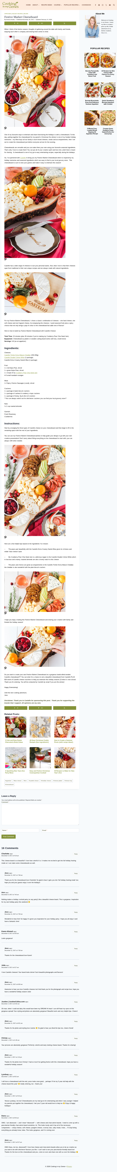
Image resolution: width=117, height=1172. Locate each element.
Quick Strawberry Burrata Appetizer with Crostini (108, 102)
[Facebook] (95, 5)
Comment (5, 802)
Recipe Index (46, 5)
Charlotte (5, 854)
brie (25, 780)
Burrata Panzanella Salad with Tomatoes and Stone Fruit (92, 73)
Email (44, 830)
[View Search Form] (114, 5)
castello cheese (34, 780)
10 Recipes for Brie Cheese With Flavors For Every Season (108, 73)
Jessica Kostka (10, 19)
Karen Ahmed (7, 931)
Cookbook (86, 5)
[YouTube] (109, 5)
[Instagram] (102, 5)
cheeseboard (9, 784)
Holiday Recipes (17, 13)
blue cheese (17, 780)
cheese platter (57, 780)
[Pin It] (5, 129)
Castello (23, 158)
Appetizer (7, 13)
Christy (4, 1038)
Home (28, 5)
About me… (104, 33)
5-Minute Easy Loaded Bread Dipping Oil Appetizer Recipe (92, 131)
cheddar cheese (46, 780)
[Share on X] (64, 23)
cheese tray (68, 780)
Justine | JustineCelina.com (13, 1002)
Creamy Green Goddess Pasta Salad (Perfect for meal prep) (108, 131)
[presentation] (92, 60)
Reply (76, 854)
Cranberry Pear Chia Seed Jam (26, 373)
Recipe (26, 13)
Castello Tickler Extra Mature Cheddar (17, 355)
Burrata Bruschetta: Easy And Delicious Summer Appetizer (92, 102)
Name (4, 830)
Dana (3, 1116)
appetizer (8, 780)
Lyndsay (5, 1074)
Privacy (69, 1166)
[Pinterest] (99, 5)
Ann (3, 892)
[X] (106, 5)
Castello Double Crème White (14, 357)
